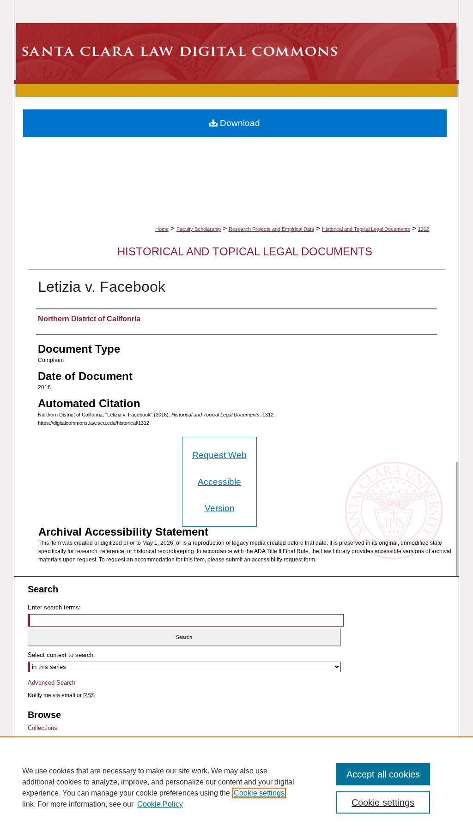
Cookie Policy (160, 804)
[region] (236, 787)
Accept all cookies (383, 774)
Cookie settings (259, 793)
